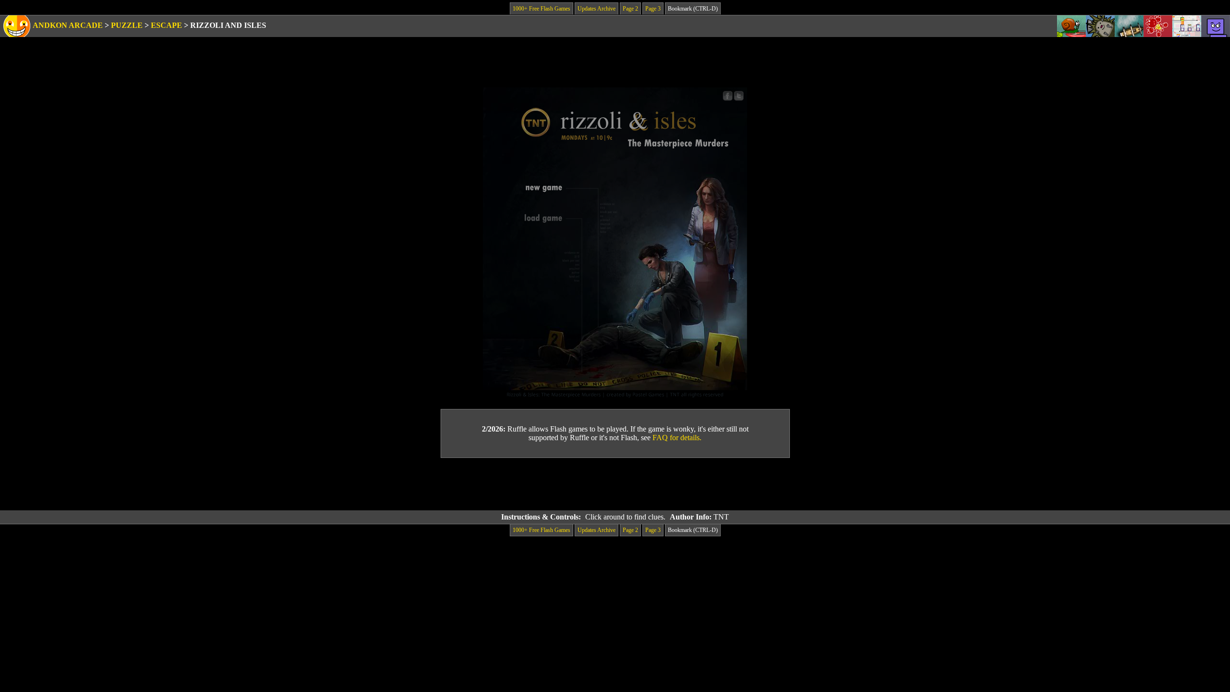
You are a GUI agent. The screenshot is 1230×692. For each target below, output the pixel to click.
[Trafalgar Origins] (1129, 26)
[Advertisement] (615, 484)
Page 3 (653, 8)
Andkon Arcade (68, 25)
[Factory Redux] (1186, 26)
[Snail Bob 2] (1071, 26)
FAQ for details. (676, 437)
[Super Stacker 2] (1215, 26)
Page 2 (630, 8)
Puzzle (127, 25)
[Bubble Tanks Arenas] (1158, 26)
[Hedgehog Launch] (1100, 26)
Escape (166, 25)
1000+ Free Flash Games (541, 8)
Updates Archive (596, 8)
